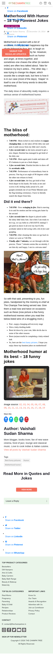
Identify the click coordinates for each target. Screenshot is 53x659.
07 (39, 404)
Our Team (32, 598)
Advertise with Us (35, 604)
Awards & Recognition (37, 601)
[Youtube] (19, 630)
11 (13, 407)
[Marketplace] (45, 3)
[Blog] (40, 3)
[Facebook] (9, 630)
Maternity (6, 585)
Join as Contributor (36, 608)
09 (5, 407)
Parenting (6, 601)
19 (43, 407)
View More (26, 490)
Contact (31, 614)
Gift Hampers (7, 570)
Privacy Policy (34, 611)
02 (20, 404)
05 (32, 404)
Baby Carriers (7, 576)
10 (9, 407)
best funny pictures (29, 342)
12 (16, 407)
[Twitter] (14, 630)
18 (39, 407)
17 (36, 407)
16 (32, 407)
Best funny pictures (13, 460)
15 (28, 407)
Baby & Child (7, 604)
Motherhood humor (13, 465)
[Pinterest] (24, 630)
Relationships (7, 611)
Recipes (5, 608)
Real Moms (6, 595)
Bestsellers (6, 567)
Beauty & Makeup (9, 582)
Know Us (32, 595)
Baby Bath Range (9, 579)
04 (28, 404)
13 (20, 407)
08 (43, 404)
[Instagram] (4, 630)
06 (36, 404)
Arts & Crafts (7, 573)
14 (24, 407)
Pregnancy (6, 598)
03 (24, 404)
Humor (26, 460)
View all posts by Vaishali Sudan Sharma (25, 449)
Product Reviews (9, 614)
